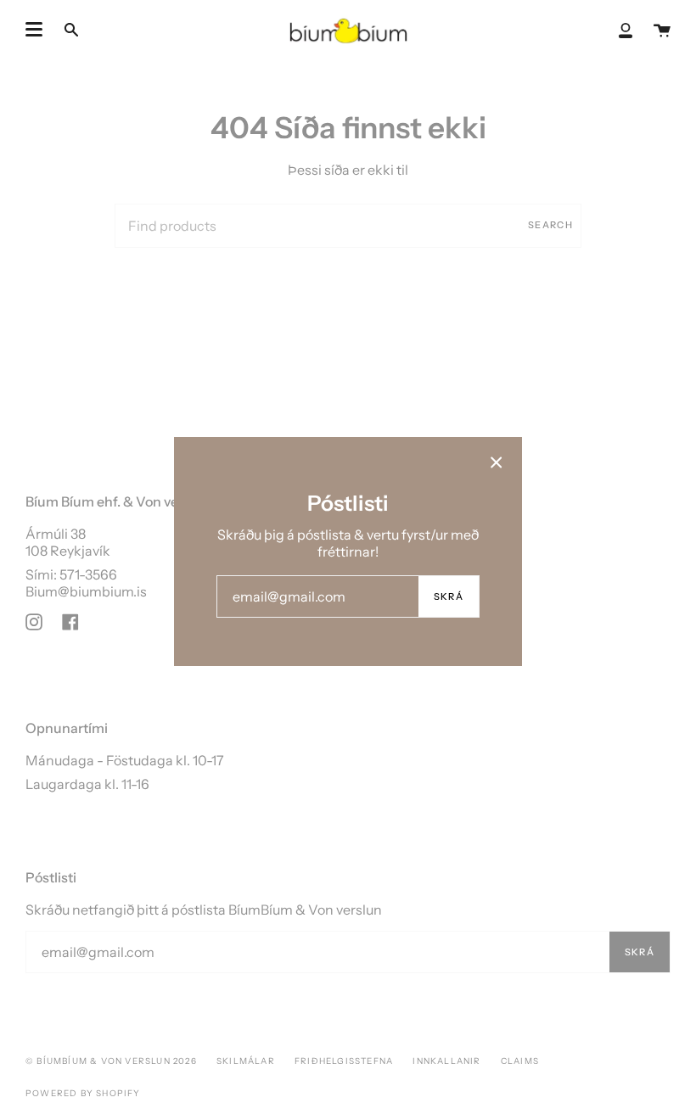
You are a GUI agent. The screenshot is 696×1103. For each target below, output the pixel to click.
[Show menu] (34, 30)
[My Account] (625, 29)
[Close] (496, 462)
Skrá (448, 596)
